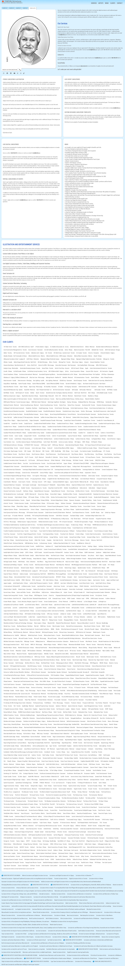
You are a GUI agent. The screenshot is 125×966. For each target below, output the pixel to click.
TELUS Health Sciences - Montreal (28, 789)
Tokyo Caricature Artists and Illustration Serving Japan (15, 961)
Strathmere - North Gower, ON (74, 773)
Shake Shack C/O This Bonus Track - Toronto (67, 755)
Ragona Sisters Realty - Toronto (47, 709)
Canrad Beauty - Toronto (44, 436)
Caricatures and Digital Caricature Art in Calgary (62, 875)
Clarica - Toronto (63, 457)
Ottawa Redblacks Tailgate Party (106, 678)
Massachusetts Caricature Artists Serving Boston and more (16, 912)
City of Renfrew (108, 454)
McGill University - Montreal (21, 632)
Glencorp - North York (96, 540)
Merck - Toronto (106, 635)
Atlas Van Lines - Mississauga (37, 377)
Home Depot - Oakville (114, 561)
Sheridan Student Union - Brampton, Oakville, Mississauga (94, 758)
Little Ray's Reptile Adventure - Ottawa (13, 614)
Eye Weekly (27, 515)
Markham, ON (40, 764)
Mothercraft (117, 647)
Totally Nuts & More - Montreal (11, 813)
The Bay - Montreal (82, 792)
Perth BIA (62, 690)
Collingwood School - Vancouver (11, 466)
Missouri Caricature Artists (8, 915)
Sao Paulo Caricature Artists (55, 940)
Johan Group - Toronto (59, 586)
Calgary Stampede (34, 420)
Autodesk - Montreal (67, 377)
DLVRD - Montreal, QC (30, 494)
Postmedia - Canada (99, 696)
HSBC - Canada (102, 564)
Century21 (49, 448)
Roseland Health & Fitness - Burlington (13, 739)
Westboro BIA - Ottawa (109, 850)
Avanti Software (95, 377)
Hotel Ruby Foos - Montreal (63, 564)
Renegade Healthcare (76, 718)
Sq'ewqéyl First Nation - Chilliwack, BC (27, 770)
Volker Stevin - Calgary (90, 844)
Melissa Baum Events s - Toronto (52, 635)
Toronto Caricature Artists (60, 878)
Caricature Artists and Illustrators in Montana (28, 915)
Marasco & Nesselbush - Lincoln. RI (86, 623)
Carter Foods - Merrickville (50, 442)
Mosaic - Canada (108, 647)
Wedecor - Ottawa (57, 850)
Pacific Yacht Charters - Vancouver (12, 684)
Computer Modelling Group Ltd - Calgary (61, 466)
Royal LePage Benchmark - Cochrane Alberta (15, 743)
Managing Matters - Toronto (71, 620)
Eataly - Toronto (97, 500)
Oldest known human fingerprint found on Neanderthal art (80, 193)
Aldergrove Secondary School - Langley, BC (14, 359)
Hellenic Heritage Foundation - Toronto (76, 558)
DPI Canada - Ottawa (33, 497)
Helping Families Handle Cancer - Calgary (98, 558)
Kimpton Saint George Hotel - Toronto (13, 595)
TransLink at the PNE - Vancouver (91, 819)
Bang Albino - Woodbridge (10, 383)
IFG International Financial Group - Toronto (60, 571)
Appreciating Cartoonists (72, 188)
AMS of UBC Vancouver (101, 365)
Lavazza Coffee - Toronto (63, 607)
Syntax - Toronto (110, 779)
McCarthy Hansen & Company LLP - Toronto (72, 629)
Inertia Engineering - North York (38, 574)
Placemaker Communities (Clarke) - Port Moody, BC (85, 693)
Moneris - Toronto (91, 644)
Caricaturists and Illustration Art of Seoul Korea (85, 958)
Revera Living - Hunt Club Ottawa (30, 724)
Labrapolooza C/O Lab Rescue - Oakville (13, 604)
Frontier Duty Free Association (93, 534)
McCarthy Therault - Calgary (92, 629)
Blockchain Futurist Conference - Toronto (44, 399)
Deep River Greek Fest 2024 (55, 488)
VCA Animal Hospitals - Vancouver (96, 838)
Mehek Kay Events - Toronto (35, 635)
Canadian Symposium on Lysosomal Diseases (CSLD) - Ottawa (61, 432)
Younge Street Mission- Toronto (33, 862)
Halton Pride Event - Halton (42, 555)
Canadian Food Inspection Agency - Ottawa (109, 423)
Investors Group (114, 577)
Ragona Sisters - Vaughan (31, 709)
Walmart (32, 847)
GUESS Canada (38, 552)
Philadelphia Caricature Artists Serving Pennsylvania (64, 921)
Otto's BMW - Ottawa (45, 681)
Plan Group (117, 693)
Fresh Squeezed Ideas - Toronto (50, 534)
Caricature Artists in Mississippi (112, 912)
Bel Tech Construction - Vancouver (61, 389)
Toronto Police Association (65, 810)
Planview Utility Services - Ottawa (23, 696)
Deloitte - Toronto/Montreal (71, 488)
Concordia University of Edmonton (12, 469)
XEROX (52, 859)
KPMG (87, 598)
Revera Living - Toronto (46, 724)
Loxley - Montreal (68, 617)
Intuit (75, 577)
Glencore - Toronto (84, 540)
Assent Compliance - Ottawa (11, 374)
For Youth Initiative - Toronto (37, 528)
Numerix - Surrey (113, 663)
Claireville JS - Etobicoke (51, 457)
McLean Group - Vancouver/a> (66, 632)
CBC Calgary (78, 442)
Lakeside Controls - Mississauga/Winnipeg (108, 604)
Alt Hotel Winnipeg (42, 362)
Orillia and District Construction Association (38, 675)
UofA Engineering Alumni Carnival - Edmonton (40, 835)
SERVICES (94, 3)
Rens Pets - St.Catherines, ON (107, 718)
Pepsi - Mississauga (30, 690)
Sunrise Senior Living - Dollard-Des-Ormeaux (82, 776)
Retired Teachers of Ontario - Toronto (96, 721)
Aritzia (67, 371)
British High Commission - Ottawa (79, 408)
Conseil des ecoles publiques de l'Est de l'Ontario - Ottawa (69, 472)
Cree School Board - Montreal (87, 479)
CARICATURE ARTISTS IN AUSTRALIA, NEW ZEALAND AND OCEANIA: (20, 955)
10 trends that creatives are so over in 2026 (76, 156)
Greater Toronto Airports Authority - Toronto (55, 549)
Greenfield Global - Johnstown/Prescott (78, 549)
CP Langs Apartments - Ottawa (38, 479)
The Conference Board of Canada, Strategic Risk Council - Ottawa (20, 798)
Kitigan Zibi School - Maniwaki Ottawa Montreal (35, 598)
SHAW (100, 755)
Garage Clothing (54, 537)
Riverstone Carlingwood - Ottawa (85, 727)
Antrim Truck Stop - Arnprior (62, 368)
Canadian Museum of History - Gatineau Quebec (65, 429)
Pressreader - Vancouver (60, 700)
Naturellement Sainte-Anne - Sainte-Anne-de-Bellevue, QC (18, 657)
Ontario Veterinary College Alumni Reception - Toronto (91, 669)
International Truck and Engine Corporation (43, 577)
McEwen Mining (8, 632)
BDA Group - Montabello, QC (105, 386)
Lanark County (7, 607)
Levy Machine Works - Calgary (73, 611)
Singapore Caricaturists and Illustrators (109, 958)
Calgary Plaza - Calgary (9, 420)
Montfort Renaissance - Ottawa (26, 647)
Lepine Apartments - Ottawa (27, 611)
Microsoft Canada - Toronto (25, 638)
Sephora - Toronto (36, 755)
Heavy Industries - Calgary (39, 558)
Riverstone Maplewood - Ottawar (12, 730)
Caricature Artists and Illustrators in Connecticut (79, 894)
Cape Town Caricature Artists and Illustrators (62, 961)
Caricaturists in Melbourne (115, 955)
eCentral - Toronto (8, 503)
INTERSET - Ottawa (61, 577)
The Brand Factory (106, 792)
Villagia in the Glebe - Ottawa (112, 841)
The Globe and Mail (90, 798)
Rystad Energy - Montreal (107, 743)
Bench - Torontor (40, 393)
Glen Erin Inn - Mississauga (71, 540)
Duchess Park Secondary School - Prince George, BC (64, 497)
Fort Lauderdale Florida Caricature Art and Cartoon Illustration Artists (77, 897)
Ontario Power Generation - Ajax (12, 669)
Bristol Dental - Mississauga (62, 408)
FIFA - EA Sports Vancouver (66, 521)
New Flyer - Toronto (66, 660)
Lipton (113, 611)
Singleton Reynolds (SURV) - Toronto (90, 761)
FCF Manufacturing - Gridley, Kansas (60, 518)
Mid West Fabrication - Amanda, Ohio (13, 641)
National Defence (94, 653)
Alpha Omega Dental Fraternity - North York (25, 362)
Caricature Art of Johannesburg (83, 961)
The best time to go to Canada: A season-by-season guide (80, 205)
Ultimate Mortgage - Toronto (11, 828)
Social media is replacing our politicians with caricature (80, 224)
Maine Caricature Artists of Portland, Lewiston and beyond (70, 909)
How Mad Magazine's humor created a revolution (78, 229)
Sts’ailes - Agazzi (22, 776)
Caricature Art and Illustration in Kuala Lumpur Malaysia (57, 958)
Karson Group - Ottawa (9, 592)
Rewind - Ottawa (113, 724)
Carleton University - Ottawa (83, 439)
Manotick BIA (51, 623)
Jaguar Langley (7, 583)
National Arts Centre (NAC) (62, 653)
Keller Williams (36, 592)
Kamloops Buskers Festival (91, 589)
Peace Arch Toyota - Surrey (105, 813)
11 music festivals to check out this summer (77, 149)
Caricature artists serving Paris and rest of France (14, 949)
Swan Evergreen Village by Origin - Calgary (14, 779)
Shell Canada (106, 755)
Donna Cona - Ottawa (43, 494)
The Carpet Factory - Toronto (37, 795)
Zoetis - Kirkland (78, 865)
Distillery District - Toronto (82, 491)
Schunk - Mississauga (109, 749)
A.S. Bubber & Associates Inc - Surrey (59, 346)
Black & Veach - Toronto (80, 396)
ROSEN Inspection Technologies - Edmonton (36, 739)
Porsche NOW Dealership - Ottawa (70, 696)
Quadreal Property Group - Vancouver (44, 706)
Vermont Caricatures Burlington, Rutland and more (92, 934)
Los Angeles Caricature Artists (22, 909)
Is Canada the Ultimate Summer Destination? (77, 154)
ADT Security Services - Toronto (22, 353)
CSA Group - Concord (37, 482)
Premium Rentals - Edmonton (45, 700)
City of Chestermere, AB (64, 454)
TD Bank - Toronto (112, 785)
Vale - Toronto (27, 838)
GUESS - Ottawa (29, 552)
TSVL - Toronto (103, 822)
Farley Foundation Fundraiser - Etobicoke (14, 518)
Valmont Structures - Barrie (40, 838)
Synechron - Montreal (82, 779)
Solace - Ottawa (105, 764)
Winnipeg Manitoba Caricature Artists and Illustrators (15, 884)
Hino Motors (40, 561)
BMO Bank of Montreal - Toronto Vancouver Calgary (17, 402)
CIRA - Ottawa (66, 451)
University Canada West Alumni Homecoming (91, 828)
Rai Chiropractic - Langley (62, 709)
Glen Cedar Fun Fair (58, 540)
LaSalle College (52, 607)
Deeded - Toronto (25, 488)
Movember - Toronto (9, 650)
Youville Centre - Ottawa (87, 862)
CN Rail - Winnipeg (66, 460)
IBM (108, 568)
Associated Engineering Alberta (47, 374)
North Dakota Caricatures (52, 918)
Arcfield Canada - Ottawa (20, 371)
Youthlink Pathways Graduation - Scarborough (54, 862)
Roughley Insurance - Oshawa (56, 739)
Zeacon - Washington (23, 865)
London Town (31, 617)
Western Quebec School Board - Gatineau (46, 853)
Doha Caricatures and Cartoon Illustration (110, 949)
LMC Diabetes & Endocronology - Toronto (35, 614)
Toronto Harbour (116, 807)
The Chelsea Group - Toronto (80, 795)
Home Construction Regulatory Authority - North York (94, 561)
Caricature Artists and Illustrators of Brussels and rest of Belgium (47, 943)
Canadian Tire (81, 432)
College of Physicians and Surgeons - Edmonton (102, 463)
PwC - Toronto (17, 706)
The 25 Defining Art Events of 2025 (74, 178)
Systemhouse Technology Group (23, 782)
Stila (20, 773)
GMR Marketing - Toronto (31, 543)
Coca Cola (25, 463)
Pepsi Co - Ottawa (41, 690)
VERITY (28, 841)
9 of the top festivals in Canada (73, 210)
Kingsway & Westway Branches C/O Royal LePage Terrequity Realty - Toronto (75, 595)
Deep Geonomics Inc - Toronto (39, 488)
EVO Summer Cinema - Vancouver (35, 512)
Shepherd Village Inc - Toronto (33, 758)
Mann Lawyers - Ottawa (40, 623)
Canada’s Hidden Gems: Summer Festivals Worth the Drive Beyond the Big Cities (86, 168)
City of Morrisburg (89, 454)
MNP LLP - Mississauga (36, 644)
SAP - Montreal (51, 749)
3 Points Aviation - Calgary (41, 346)
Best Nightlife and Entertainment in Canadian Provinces (80, 207)
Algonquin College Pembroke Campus (50, 359)
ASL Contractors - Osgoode (106, 371)
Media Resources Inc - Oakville (11, 635)
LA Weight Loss (102, 601)
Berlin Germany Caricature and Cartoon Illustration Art (15, 943)
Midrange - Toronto (29, 641)
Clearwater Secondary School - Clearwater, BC (15, 460)
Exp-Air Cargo (7, 515)
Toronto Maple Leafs (22, 810)
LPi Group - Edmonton (79, 617)
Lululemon (89, 617)
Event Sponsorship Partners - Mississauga (14, 512)
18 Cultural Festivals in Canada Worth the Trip (77, 202)
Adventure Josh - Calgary (37, 353)
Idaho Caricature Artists (71, 903)
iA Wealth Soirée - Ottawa (98, 568)
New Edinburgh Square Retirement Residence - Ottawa (45, 660)
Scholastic (90, 749)
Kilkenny (114, 592)
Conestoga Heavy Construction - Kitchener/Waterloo (68, 469)
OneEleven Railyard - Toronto (63, 666)
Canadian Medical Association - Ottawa (41, 429)
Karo (118, 589)
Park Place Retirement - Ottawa (98, 684)
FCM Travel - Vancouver (88, 518)
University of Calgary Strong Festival (24, 832)
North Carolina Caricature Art (36, 918)
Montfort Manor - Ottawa (10, 647)
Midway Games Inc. (40, 641)
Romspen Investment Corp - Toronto (107, 736)
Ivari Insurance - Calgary (85, 580)
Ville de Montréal (17, 844)
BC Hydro (60, 386)
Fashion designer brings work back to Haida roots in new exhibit (82, 236)
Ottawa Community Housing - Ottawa (38, 678)
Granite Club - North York (36, 549)
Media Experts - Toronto (99, 632)
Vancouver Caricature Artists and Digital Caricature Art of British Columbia (20, 881)
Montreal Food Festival (41, 647)
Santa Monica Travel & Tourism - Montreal (34, 749)
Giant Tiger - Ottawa (9, 540)
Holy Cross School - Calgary (72, 561)
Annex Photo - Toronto (47, 368)
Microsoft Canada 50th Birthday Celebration (69, 638)
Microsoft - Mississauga (40, 638)
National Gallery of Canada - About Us (75, 169)
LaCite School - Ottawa (46, 604)
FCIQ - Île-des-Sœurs (76, 518)
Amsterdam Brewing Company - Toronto (30, 368)
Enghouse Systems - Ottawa (10, 509)
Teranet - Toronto (92, 789)
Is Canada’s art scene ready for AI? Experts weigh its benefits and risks (83, 147)
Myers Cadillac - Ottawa (108, 650)
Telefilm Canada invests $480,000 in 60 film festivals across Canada (82, 219)
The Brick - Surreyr (8, 795)
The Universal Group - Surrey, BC (74, 804)
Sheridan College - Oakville (71, 758)
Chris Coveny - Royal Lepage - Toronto (13, 451)
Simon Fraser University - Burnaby (50, 761)
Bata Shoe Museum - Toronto (11, 386)
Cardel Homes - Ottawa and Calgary (23, 439)
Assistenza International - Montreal (28, 374)
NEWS (107, 3)
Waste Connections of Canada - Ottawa (57, 847)
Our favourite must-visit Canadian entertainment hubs (79, 186)
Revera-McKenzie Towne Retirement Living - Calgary (94, 724)
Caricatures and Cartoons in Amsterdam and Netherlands (98, 940)
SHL (5, 761)
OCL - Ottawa (7, 678)
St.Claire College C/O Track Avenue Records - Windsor (57, 816)
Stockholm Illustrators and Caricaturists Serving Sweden (60, 949)
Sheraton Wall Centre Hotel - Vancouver (53, 758)
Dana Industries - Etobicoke (107, 482)
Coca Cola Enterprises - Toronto (37, 463)
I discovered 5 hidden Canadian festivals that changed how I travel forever (84, 222)
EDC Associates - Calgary (53, 503)
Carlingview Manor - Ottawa (98, 439)
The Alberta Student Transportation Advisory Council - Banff (55, 792)
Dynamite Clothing (86, 500)
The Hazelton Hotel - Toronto (104, 798)
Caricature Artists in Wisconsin (43, 937)
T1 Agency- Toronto (71, 782)
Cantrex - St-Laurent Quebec (59, 436)
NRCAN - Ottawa (103, 663)
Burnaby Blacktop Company (31, 414)
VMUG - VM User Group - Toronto (58, 844)
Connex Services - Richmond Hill (30, 472)
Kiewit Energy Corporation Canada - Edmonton (98, 592)
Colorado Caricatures (44, 894)
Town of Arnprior (25, 813)
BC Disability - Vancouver (50, 386)
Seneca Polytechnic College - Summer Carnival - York (17, 755)
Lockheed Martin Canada (89, 614)
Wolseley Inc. (107, 856)
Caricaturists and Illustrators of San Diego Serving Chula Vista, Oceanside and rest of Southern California (94, 927)
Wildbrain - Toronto (74, 856)
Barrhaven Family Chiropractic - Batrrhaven (94, 383)
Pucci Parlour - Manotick (102, 703)
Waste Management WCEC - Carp (77, 847)
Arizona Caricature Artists (8, 887)
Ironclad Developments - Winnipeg (68, 580)
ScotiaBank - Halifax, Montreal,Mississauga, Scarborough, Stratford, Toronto (23, 752)
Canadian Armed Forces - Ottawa (65, 423)
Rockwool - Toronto (46, 736)
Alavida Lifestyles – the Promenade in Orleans (15, 356)
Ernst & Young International (98, 509)
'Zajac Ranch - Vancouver (10, 865)
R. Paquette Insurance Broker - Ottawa (13, 709)
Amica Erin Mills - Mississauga (46, 365)
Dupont (28, 500)
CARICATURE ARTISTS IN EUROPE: (73, 940)
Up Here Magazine (58, 835)
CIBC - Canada (27, 451)
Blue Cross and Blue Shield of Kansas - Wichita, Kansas (70, 399)
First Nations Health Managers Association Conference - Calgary (53, 525)
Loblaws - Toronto (76, 614)
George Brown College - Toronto (77, 537)
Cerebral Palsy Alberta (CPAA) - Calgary (64, 448)
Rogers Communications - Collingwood (62, 736)
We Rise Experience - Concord (44, 850)
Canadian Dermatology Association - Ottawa (86, 423)
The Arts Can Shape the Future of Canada (76, 200)
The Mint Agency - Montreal (74, 801)
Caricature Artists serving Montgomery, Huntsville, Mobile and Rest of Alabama (91, 884)
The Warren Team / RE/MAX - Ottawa (93, 804)
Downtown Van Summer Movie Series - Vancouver (105, 494)
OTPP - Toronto (109, 675)
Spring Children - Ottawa (10, 770)
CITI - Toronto (106, 451)
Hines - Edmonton (30, 561)
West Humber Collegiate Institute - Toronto (91, 850)
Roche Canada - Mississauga (97, 733)
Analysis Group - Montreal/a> (11, 368)
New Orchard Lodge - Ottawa (80, 660)
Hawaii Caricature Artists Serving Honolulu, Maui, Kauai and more (71, 900)
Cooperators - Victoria (90, 472)
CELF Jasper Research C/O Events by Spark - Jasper (98, 445)
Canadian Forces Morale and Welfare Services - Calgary (32, 426)
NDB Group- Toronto (40, 657)
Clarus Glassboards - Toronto (76, 457)
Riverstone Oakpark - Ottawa (29, 730)
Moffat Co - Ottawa (62, 644)
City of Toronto (117, 454)
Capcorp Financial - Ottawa (74, 436)
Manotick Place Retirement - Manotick (66, 623)
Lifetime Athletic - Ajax (104, 611)
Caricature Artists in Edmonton (83, 875)
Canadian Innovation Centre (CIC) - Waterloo (94, 426)
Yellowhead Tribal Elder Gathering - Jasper (100, 859)
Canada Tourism (28, 423)
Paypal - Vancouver (62, 687)
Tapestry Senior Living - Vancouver (77, 785)
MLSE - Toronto (25, 644)
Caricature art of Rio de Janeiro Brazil (36, 940)
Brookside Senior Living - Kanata (71, 411)
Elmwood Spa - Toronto (76, 506)
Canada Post (7, 423)
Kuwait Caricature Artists (59, 952)
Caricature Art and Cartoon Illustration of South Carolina (62, 930)
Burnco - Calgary (44, 414)
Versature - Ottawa (36, 841)
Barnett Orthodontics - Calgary (73, 383)
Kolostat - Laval (80, 598)
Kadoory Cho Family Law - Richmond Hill (43, 589)
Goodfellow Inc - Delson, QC (84, 543)
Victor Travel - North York (78, 841)
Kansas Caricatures (118, 906)
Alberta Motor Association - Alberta (83, 356)
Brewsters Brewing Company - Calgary (106, 405)
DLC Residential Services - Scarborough (13, 494)
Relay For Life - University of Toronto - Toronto (95, 715)
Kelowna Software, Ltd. (56, 592)
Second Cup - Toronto (96, 752)
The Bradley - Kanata (94, 792)
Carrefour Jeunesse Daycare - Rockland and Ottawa (29, 442)
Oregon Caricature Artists (107, 918)
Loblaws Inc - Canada (65, 614)
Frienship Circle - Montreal (67, 534)
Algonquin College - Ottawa (67, 359)
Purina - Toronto (8, 706)
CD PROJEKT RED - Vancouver (31, 445)
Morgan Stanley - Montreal (95, 647)
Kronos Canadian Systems (50, 601)
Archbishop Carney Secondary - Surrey (37, 371)
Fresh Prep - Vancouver (9, 534)
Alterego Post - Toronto (64, 362)
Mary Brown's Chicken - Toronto (92, 626)
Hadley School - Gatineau (109, 552)
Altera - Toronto (53, 362)
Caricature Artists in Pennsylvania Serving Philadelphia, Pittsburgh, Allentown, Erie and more (25, 921)
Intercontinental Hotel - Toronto (22, 577)
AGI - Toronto (48, 353)
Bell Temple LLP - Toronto (22, 393)
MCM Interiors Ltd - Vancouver (83, 632)
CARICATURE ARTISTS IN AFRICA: (41, 961)
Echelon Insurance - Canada (21, 503)
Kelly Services (45, 592)
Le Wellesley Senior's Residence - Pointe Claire (97, 607)
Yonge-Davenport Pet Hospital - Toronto (14, 862)
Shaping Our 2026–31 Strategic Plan (75, 166)
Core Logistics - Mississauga (39, 475)
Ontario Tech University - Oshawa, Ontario (54, 669)
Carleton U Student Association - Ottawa (64, 439)
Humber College (39, 568)
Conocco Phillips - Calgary (46, 472)
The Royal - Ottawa (103, 801)
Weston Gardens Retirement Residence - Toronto (105, 853)
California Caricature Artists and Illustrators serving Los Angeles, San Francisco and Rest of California (27, 891)
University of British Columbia (112, 828)
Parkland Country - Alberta (10, 687)
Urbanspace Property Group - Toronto (74, 835)
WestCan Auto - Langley (9, 853)
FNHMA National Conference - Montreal (103, 525)
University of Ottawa (50, 832)
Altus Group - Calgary (77, 362)
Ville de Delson (7, 844)
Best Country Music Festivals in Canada (75, 214)
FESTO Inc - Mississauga (10, 521)
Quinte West (107, 706)
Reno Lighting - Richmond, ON (90, 718)
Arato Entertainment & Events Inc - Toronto (101, 368)
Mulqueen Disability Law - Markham (91, 650)
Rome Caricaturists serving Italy (36, 949)
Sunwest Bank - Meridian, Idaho (103, 776)
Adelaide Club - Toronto (97, 350)
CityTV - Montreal (39, 457)
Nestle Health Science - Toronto (108, 657)
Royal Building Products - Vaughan (73, 739)
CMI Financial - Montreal (43, 460)
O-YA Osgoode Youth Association (18, 666)
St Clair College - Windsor (56, 770)
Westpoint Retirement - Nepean (30, 856)
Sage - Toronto (53, 746)
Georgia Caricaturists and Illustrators (43, 900)
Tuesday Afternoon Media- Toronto (12, 825)
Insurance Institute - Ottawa (96, 574)
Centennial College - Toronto (11, 448)
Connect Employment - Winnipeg (12, 472)
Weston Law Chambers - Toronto (12, 856)
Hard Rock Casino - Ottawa (57, 555)
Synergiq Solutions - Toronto (97, 779)
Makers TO (44, 620)
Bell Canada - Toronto (100, 389)
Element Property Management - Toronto (57, 506)
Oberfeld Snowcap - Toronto (34, 666)
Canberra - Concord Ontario (108, 432)
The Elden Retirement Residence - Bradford (73, 798)
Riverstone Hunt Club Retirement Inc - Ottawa (106, 727)
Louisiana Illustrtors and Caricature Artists (43, 909)
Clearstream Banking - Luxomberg (110, 457)
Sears (68, 752)
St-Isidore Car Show (43, 770)
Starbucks (88, 770)
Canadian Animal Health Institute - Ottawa (44, 423)
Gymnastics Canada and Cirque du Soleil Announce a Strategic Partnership (84, 215)
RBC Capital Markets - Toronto (95, 709)
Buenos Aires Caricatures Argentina (111, 937)
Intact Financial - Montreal (111, 574)
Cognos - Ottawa (68, 463)
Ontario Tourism (71, 669)
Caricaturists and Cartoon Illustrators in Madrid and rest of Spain (55, 946)
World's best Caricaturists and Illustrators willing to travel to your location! (20, 964)
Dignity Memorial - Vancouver (41, 491)
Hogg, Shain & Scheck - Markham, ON (54, 561)
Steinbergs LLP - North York (11, 773)
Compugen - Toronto (44, 466)
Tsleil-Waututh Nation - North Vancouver (87, 822)
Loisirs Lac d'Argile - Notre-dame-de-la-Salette (15, 617)
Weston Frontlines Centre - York (83, 853)
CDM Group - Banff (46, 445)
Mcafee (58, 629)
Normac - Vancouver (9, 663)
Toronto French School (104, 807)
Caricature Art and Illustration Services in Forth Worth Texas (17, 900)
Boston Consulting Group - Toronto (49, 405)
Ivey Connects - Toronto (99, 580)
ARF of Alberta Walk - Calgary (56, 371)
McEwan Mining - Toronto (107, 629)
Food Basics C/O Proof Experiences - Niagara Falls (16, 528)
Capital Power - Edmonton (106, 436)
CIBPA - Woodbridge (56, 451)
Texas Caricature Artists (8, 934)
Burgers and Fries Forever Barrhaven (13, 414)
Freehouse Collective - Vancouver (84, 531)
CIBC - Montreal (36, 451)
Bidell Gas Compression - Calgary (12, 396)
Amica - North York (32, 365)
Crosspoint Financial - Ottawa (104, 479)
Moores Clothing (83, 647)
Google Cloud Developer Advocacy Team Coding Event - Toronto (70, 546)
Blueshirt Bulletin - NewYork (92, 399)
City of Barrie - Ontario (24, 454)
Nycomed (6, 666)
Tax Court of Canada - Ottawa (95, 785)
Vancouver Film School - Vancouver (57, 838)
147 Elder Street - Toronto (10, 346)
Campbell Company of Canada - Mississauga (51, 420)
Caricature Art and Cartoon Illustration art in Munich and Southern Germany (93, 946)
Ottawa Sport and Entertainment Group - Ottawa (26, 681)
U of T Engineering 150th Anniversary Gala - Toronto (48, 825)
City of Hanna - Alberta (77, 454)
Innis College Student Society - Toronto (77, 574)
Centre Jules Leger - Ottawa (39, 448)
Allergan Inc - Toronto (108, 359)
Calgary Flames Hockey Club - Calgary (99, 417)
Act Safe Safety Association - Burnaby (53, 350)
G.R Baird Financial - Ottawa (11, 537)
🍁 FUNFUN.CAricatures (12, 1)
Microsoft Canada (52, 638)
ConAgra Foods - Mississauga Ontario (81, 466)
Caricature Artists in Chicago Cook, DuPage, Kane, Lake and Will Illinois (19, 894)
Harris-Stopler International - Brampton (76, 555)
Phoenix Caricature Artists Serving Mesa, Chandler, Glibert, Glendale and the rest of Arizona (25, 924)
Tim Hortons (25, 807)
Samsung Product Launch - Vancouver (13, 749)
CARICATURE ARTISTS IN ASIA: (33, 958)
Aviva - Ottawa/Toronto (106, 377)
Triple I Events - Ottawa (45, 822)
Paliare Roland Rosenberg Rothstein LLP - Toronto (48, 684)
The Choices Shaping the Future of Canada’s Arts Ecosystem (81, 151)
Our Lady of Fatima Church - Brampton (61, 681)
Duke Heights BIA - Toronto (85, 497)
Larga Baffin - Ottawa (41, 607)
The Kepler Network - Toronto (35, 801)
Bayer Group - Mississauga (35, 386)
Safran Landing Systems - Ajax (40, 746)
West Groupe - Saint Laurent (71, 850)
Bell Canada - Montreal (85, 389)
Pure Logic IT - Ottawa (115, 703)
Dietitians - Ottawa (28, 491)
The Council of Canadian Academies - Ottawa (49, 798)
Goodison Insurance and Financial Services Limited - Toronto (19, 546)
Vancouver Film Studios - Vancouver (77, 838)
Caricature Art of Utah (20, 934)
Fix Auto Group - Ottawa (77, 525)
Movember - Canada (21, 650)
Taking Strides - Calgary (36, 785)
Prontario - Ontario (76, 703)
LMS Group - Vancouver (53, 614)
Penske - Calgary (19, 690)
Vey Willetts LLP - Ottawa (64, 841)
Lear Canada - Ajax (115, 607)
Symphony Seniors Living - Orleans (67, 779)
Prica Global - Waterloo (91, 700)
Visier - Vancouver (43, 844)
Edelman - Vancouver (66, 503)
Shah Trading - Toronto (48, 755)
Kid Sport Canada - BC (79, 592)
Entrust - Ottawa (35, 509)
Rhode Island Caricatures (56, 924)
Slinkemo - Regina (20, 764)
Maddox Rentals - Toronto (113, 617)
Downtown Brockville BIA (85, 494)
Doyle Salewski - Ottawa (21, 497)
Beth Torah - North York (80, 393)
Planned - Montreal (8, 696)
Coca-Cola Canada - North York (54, 463)
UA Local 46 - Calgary (68, 825)
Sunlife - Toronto (65, 776)
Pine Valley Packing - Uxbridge (55, 693)
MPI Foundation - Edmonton (34, 650)
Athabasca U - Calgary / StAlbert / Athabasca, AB (16, 377)
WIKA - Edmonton (63, 856)
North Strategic (19, 663)
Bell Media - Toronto (9, 393)
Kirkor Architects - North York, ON (12, 598)
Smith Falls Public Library (52, 764)
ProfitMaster (47, 703)
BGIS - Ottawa (91, 393)
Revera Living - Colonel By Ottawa (12, 724)
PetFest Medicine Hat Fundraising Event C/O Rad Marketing (82, 690)
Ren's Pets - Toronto (64, 718)
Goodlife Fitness (40, 546)
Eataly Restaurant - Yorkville (110, 500)
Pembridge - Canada (9, 690)
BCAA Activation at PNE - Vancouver (88, 386)
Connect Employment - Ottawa (109, 469)
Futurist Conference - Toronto (110, 534)
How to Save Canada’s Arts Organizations (76, 226)
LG (83, 611)
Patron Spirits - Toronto (50, 687)
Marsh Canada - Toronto (58, 626)
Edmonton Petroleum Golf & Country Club (107, 503)
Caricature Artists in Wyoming (60, 937)
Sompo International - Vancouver (34, 767)
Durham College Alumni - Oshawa (59, 500)
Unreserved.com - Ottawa (94, 832)
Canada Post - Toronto (16, 423)
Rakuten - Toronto (75, 709)
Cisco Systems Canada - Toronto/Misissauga (91, 451)
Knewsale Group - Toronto (59, 598)
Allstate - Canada (8, 362)
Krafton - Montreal (110, 598)
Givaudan (49, 540)
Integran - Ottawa (8, 577)
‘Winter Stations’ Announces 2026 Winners (76, 164)
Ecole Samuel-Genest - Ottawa (37, 503)
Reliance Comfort (113, 715)
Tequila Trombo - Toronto (80, 789)
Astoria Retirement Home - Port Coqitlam (89, 374)
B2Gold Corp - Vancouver (66, 380)
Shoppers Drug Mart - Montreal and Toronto (28, 761)
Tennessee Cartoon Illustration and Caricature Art (108, 930)
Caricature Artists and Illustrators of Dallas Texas (105, 894)
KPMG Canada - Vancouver (97, 598)
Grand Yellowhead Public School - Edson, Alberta (16, 549)
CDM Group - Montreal (58, 445)
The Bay (74, 792)
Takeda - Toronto (24, 785)
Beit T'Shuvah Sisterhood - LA (44, 389)
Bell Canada (75, 389)
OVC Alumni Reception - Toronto (81, 681)
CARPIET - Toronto (8, 439)
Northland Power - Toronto (48, 663)
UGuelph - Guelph (39, 832)
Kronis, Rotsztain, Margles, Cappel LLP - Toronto (30, 601)
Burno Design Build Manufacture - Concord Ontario (63, 414)
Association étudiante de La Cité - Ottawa (67, 374)
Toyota (95, 813)
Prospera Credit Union (88, 703)
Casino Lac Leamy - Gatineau (66, 442)
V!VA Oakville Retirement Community (13, 838)
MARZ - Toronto (106, 626)
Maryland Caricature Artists (94, 909)
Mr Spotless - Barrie (63, 650)
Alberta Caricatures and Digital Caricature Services (35, 875)
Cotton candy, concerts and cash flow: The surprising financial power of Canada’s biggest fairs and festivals (93, 195)
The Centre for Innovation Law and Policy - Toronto (58, 795)
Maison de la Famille (35, 620)
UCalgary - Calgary (8, 832)
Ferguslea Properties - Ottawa (103, 518)
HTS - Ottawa (111, 564)
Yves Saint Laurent (107, 862)
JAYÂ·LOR (56, 583)
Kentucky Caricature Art (8, 909)
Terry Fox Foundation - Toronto (106, 789)
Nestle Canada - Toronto (93, 657)
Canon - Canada (18, 436)
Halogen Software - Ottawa (10, 555)
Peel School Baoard (113, 687)
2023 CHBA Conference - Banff (26, 346)
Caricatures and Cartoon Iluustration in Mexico (13, 940)
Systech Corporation (9, 782)
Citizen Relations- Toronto (10, 454)
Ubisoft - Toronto (92, 825)
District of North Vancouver (98, 491)
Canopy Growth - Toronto (30, 436)
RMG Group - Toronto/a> (43, 733)
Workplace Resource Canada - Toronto (13, 859)
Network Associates (25, 660)
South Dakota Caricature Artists (86, 930)
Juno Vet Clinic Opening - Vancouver (99, 586)
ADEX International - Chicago (112, 350)
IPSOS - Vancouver (36, 580)
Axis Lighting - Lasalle (38, 380)
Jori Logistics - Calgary (72, 586)
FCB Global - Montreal (43, 518)
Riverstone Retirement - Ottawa (46, 730)
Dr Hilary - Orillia (44, 497)
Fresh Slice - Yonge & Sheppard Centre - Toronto (29, 534)
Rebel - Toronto (57, 712)
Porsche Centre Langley (54, 696)
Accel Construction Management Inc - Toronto (15, 350)
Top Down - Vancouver (47, 807)
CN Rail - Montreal (55, 460)
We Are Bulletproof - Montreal (27, 850)
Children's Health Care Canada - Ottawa (87, 448)
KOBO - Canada (71, 598)
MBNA (52, 629)
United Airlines (47, 828)
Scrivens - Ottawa (60, 752)
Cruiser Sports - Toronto (24, 482)
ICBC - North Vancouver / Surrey (11, 571)
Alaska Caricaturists (118, 884)
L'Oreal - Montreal (63, 601)
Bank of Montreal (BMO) (38, 383)
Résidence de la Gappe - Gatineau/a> (13, 721)
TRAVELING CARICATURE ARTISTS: (103, 961)
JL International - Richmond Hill (12, 586)
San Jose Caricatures (41, 930)
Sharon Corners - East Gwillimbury (88, 755)
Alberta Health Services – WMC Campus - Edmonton (59, 356)
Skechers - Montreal (9, 764)
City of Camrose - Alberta (38, 454)
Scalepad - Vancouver (81, 749)
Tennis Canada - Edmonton (65, 789)
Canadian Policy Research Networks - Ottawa (89, 429)
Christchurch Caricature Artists (98, 955)
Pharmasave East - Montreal (38, 693)
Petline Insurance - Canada (105, 690)
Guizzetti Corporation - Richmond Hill (53, 552)
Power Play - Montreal (30, 700)
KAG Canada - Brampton (61, 589)
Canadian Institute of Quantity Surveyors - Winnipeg (17, 429)
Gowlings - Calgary (92, 546)
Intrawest (69, 577)
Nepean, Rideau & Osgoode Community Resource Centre (60, 657)
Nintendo (112, 660)
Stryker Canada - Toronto (10, 776)
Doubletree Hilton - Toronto (70, 494)
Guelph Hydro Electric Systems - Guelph (13, 552)
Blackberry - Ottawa (93, 396)
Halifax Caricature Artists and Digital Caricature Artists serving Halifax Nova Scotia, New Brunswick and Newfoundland (71, 881)
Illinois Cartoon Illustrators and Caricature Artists (91, 903)
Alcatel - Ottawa (98, 356)
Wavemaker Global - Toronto (11, 850)
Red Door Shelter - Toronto (70, 712)
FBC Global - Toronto (31, 518)
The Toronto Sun (60, 804)
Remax (5, 718)
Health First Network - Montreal (12, 558)
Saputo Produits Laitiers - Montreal (65, 749)
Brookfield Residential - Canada (34, 411)
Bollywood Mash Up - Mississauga (86, 402)
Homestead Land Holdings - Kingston (13, 564)
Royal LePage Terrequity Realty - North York (39, 743)
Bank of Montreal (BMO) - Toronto (55, 383)
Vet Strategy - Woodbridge (49, 841)
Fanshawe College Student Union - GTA (95, 515)
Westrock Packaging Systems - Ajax (48, 856)
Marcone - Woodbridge (102, 623)
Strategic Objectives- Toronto (30, 773)
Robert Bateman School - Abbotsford (60, 733)
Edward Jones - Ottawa (9, 506)
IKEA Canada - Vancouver (103, 571)
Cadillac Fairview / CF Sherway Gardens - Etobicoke (26, 417)
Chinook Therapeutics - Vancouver (107, 448)
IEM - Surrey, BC (43, 571)
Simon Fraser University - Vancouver (70, 761)
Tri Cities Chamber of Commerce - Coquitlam (26, 822)
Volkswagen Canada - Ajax (104, 844)
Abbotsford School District (77, 346)
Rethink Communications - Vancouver (76, 721)
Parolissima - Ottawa (24, 687)
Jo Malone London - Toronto (29, 586)
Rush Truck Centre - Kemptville (91, 743)
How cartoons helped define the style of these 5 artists (79, 203)
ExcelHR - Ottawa (95, 512)
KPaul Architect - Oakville (10, 589)
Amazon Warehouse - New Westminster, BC (15, 365)
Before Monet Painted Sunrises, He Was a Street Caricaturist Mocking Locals (85, 220)
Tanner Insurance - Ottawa (60, 785)
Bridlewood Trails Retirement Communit (14, 408)
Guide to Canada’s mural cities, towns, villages (77, 227)
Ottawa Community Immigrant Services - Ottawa (61, 678)
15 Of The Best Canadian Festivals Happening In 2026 (79, 157)
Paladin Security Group (28, 684)
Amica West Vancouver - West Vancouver (65, 365)
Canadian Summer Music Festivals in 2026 (76, 152)
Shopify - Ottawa (11, 761)
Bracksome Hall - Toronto (88, 405)
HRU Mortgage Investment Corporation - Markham (84, 564)
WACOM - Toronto (24, 847)
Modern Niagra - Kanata (50, 644)
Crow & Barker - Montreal (10, 482)
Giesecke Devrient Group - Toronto (24, 540)
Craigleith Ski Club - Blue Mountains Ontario (58, 479)
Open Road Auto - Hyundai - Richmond (57, 672)
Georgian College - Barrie (93, 537)
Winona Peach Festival (96, 856)
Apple (86, 368)
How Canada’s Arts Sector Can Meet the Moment (78, 209)
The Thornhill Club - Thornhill (47, 804)
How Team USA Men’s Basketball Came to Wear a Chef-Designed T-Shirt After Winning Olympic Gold (91, 234)
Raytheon (84, 709)
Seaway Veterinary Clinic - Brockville (80, 752)
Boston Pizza (62, 405)
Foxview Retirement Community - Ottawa (60, 528)
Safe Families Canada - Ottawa (11, 746)
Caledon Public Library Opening (80, 417)
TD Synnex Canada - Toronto (11, 789)
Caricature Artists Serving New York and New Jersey (14, 918)
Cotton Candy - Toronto (94, 475)
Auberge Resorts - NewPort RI (53, 377)
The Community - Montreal (96, 795)
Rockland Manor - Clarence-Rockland (30, 736)
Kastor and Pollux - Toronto (23, 592)
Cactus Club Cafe (8, 417)
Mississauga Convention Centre (11, 644)
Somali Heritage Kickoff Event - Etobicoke (14, 767)
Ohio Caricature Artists (66, 918)
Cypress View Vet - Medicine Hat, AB (79, 482)
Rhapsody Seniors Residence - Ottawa (13, 727)
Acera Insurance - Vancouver (35, 350)
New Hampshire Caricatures (87, 915)
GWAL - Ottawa (79, 552)
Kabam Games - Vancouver (25, 589)
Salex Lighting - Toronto (105, 746)
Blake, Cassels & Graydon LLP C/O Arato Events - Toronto (18, 399)
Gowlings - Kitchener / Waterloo (107, 546)
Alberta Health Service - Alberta (36, 356)
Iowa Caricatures (6, 906)
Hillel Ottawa (21, 561)
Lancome (15, 607)
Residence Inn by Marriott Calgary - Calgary (34, 721)
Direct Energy (70, 491)
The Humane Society (9, 801)
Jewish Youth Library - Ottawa (103, 583)
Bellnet (32, 393)
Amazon (86, 362)
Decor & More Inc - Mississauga (11, 488)
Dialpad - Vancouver (102, 488)
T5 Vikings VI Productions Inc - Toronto (87, 782)
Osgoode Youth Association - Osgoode (95, 675)
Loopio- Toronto (58, 617)
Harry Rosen (91, 555)
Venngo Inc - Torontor (9, 841)
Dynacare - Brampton (74, 500)
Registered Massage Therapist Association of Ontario (50, 715)
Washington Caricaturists (8, 937)
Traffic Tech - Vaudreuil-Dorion (40, 819)
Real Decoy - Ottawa (47, 712)
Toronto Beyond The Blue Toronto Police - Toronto (67, 807)
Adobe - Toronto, (8, 353)
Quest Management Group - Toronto (93, 706)
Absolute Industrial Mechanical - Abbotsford (107, 346)
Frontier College (80, 534)
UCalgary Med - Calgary (104, 825)
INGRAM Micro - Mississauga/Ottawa (57, 574)
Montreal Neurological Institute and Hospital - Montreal (63, 647)
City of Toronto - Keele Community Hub (13, 457)
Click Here (65, 43)
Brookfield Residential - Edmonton (52, 411)
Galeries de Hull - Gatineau (26, 537)
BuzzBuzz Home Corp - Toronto (106, 414)
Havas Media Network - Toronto (113, 555)
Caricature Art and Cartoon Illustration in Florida (46, 897)
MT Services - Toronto (75, 650)
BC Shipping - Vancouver (71, 386)
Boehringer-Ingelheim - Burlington (57, 402)
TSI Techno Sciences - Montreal (68, 822)
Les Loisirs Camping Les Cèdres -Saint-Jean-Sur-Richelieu (50, 611)
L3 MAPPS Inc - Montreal (76, 601)
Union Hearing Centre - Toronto (34, 828)
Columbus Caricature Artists (58, 894)
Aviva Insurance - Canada (10, 380)
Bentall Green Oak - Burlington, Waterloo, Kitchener (59, 393)
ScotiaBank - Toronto (49, 752)
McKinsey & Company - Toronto (50, 632)
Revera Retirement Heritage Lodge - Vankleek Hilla (66, 724)
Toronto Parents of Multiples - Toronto (38, 810)
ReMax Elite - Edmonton (15, 718)
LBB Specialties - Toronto (78, 607)
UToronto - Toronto (62, 832)
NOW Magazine (94, 663)
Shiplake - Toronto (115, 758)
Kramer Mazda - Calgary (10, 601)
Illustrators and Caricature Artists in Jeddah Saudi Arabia (37, 952)
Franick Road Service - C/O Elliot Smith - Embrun (85, 528)
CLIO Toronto (31, 460)
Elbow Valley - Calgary (22, 506)
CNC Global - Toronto (78, 460)
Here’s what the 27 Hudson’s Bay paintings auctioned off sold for (82, 180)
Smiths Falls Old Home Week (68, 764)
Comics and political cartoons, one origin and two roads (80, 183)
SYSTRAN (35, 782)
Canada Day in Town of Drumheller (73, 420)
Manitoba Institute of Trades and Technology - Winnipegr (18, 623)
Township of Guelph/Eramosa (84, 813)
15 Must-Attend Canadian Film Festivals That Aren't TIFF (80, 231)
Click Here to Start (7, 132)
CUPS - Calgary (47, 482)
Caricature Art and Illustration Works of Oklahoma (86, 918)
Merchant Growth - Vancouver (92, 635)
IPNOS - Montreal (26, 580)
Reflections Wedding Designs (27, 715)
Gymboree (98, 552)
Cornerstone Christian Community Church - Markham (73, 475)
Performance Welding (53, 690)
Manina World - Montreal (86, 620)
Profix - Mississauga (58, 703)
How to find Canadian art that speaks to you (77, 198)
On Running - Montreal (49, 666)
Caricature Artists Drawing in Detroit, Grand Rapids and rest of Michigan (69, 912)
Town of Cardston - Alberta (38, 813)
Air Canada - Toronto (81, 353)
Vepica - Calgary (20, 841)
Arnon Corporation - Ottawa (77, 371)
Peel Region (104, 687)
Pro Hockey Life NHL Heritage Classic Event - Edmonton (17, 703)
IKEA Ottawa (114, 571)
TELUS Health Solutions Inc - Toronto (47, 789)
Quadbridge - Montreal (28, 706)
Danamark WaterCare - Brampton (12, 485)
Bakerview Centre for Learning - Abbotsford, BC (101, 380)
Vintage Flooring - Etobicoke (30, 844)
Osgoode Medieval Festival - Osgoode (75, 675)
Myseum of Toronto (22, 653)
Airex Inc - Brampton (93, 353)
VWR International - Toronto (11, 847)
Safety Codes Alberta (25, 746)
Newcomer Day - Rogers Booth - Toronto (98, 660)
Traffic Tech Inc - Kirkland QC (57, 819)
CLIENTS (112, 3)
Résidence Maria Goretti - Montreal (56, 721)
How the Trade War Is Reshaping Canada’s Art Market (79, 212)
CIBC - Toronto (45, 451)
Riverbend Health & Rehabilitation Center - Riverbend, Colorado (40, 727)
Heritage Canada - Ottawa (10, 561)
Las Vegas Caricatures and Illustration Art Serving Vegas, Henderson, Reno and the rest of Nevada (52, 934)
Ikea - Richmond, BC (90, 571)
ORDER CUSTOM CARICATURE (9, 69)
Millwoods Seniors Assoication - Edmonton (57, 641)
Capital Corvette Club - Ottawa (90, 436)
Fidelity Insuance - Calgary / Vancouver (27, 521)
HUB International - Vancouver (11, 568)
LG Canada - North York (91, 611)
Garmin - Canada (63, 537)
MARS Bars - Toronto (45, 626)
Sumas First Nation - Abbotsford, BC (50, 776)
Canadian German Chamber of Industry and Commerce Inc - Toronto (65, 426)
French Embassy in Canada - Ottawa (103, 531)
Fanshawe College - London (77, 515)
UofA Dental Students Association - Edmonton (15, 835)
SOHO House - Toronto (94, 764)
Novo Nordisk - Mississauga (81, 663)
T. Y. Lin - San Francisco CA (57, 782)
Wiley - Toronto (85, 856)
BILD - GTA (58, 396)
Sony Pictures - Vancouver (55, 767)
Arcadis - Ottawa (8, 371)
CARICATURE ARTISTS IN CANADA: (11, 875)
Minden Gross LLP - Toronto (77, 641)
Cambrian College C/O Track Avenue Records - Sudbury (28, 816)
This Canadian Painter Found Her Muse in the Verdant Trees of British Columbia (86, 173)
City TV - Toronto (29, 457)
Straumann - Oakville (89, 773)
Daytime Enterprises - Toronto (101, 485)
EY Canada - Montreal (17, 515)
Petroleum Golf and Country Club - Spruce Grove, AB (17, 693)
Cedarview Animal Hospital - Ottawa (74, 445)
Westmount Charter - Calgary (65, 853)
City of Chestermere (51, 454)
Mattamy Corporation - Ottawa (11, 629)
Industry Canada (24, 574)
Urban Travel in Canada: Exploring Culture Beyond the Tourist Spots (83, 159)
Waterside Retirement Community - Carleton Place (100, 847)
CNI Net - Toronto (89, 460)
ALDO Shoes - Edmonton (33, 359)
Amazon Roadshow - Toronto (97, 362)
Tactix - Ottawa (102, 782)
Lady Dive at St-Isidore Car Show (62, 604)
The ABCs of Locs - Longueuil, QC (12, 792)
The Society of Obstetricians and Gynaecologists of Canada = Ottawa (21, 804)
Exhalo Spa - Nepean (110, 512)
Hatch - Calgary (99, 555)
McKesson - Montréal (35, 632)
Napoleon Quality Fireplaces (35, 653)
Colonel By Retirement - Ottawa (29, 466)
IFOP (82, 571)
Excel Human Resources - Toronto (80, 512)
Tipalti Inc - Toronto (35, 807)
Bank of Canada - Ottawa (25, 383)
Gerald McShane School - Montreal (110, 537)
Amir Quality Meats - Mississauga (86, 365)
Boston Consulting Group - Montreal (29, 405)
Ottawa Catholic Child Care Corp (20, 678)
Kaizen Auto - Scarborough (76, 589)
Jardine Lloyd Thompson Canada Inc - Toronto (41, 583)
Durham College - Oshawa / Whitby (40, 500)
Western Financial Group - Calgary (25, 853)
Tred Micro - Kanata (9, 822)
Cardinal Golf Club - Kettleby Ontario (43, 439)
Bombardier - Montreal (111, 402)
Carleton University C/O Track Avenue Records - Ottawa (17, 819)
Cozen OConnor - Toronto (22, 479)
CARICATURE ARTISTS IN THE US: (41, 884)
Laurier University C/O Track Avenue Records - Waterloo (86, 816)
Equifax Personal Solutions (82, 509)
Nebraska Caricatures (47, 915)
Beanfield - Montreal (29, 389)
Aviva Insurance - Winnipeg (24, 380)
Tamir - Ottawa (48, 785)
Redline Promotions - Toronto (11, 715)
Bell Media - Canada (112, 389)
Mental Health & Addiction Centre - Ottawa (72, 635)
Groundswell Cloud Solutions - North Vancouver (101, 549)
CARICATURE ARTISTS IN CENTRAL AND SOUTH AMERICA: (85, 937)
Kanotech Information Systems (107, 589)
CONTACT (119, 3)
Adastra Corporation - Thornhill (82, 350)
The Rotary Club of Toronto (90, 801)
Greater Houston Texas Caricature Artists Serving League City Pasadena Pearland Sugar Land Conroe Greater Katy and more (33, 903)
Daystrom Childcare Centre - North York (82, 485)
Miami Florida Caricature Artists (41, 912)
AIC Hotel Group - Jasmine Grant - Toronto (64, 353)
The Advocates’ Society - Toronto (30, 792)
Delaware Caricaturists (26, 897)
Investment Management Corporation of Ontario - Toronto (93, 577)
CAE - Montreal (67, 417)
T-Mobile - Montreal (44, 782)
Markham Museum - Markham (24, 626)
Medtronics (23, 635)
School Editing (98, 749)
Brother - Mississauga (86, 411)
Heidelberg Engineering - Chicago (56, 558)
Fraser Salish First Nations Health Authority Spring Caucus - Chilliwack (56, 531)
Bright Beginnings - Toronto (46, 408)
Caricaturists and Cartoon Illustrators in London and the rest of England (20, 946)
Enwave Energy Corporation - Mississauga (51, 509)
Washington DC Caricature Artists (10, 897)
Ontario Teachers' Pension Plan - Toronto (32, 669)
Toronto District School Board (89, 807)
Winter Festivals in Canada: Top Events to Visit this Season (80, 171)
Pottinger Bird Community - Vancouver (13, 700)
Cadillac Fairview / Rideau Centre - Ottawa (51, 417)
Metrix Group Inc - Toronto (10, 638)
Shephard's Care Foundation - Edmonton (14, 758)
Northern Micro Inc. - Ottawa (32, 663)
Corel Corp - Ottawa (53, 475)
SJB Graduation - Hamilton (107, 761)
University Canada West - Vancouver (69, 828)
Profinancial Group (38, 703)
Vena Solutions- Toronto (112, 838)
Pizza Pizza (67, 693)
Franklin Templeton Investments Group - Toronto (16, 531)
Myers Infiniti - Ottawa (9, 653)
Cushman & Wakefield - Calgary (60, 482)
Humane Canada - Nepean (27, 568)
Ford (47, 528)
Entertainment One (24, 509)
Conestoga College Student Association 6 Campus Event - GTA (38, 469)
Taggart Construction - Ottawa (11, 785)
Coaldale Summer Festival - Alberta (12, 463)
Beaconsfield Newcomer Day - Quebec (13, 389)
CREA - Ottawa (74, 479)
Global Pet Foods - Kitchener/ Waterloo (13, 543)
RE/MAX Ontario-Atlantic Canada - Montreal (29, 712)
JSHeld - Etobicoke (84, 586)
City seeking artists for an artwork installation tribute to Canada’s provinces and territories (89, 181)
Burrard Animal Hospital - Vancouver (86, 414)
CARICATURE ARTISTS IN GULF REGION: (88, 949)
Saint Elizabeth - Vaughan (64, 746)
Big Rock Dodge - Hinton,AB (47, 396)
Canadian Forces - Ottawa (10, 426)
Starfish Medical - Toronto (99, 770)
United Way (56, 828)
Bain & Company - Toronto (80, 380)
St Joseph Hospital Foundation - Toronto (74, 770)
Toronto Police (53, 810)
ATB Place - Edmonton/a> (108, 374)
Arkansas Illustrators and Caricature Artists (27, 887)
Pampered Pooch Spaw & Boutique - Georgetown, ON (76, 684)
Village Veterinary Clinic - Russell (94, 841)
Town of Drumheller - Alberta (53, 813)
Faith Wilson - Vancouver (62, 515)
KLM (49, 598)
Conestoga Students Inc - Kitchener (91, 469)
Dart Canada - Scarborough (29, 485)
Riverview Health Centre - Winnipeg (13, 733)
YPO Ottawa (98, 862)
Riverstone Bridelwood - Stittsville (66, 727)
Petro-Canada (117, 690)
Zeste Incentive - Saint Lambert (49, 865)
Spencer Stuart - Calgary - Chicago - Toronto (101, 767)
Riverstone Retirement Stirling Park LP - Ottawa (68, 730)
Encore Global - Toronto (89, 506)
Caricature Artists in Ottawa (96, 878)
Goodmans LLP (49, 546)
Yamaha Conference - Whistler (63, 859)
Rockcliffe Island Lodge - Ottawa (12, 736)
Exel (102, 512)
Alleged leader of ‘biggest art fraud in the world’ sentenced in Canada (83, 232)
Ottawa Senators (8, 681)
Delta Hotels (92, 488)
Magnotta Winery (23, 620)
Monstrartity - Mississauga (104, 644)
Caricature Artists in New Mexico (104, 915)
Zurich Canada (88, 865)
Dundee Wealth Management (101, 497)
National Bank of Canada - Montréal (79, 653)
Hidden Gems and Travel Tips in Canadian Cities (78, 185)
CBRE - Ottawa (85, 442)
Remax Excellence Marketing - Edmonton (46, 718)
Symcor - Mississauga (32, 779)
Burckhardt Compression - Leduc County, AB (105, 411)
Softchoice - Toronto (82, 764)
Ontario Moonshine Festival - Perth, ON (102, 666)
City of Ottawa (98, 454)
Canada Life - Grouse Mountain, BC (105, 420)
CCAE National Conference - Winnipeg (13, 445)
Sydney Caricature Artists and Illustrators (12, 958)
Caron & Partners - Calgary (113, 439)
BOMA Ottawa (100, 402)
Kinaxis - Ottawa (28, 595)
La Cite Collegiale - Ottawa (90, 601)
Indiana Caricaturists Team (112, 903)
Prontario (67, 703)
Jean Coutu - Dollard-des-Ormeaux (69, 583)
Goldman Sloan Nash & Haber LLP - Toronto (64, 543)
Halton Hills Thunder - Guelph (26, 555)
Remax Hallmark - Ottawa (10, 712)
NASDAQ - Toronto (48, 653)
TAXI (105, 785)
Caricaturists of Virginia (113, 934)
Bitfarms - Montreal (67, 396)
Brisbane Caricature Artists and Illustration (78, 955)
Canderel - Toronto (8, 436)
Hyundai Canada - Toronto (84, 568)
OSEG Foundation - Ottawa (57, 675)
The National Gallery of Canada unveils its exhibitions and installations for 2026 (86, 176)
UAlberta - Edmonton (28, 825)
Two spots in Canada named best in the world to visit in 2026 (81, 174)
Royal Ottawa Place (66, 743)
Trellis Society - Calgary (108, 819)
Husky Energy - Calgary (70, 568)
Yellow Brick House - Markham (80, 859)
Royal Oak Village (55, 743)
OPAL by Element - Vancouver (38, 672)
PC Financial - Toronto (79, 687)
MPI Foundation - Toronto (49, 650)
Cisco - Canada (74, 451)
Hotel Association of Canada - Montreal (45, 564)
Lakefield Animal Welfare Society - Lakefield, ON (84, 604)
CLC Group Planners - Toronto (93, 457)
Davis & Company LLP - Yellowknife (46, 485)
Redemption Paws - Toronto (85, 712)
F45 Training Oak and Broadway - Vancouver (43, 515)
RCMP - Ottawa (109, 709)
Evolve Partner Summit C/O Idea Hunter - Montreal (58, 512)
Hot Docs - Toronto (28, 564)
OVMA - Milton (94, 681)
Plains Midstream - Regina (106, 693)
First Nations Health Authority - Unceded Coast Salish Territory (19, 525)
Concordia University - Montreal (101, 466)
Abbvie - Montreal (89, 346)
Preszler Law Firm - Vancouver (76, 700)
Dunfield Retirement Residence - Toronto (14, 500)
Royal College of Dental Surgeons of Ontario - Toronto (97, 739)
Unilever (22, 828)
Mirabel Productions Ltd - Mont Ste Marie (109, 641)
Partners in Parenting (36, 687)
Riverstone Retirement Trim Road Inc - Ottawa (93, 730)
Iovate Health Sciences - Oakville (12, 580)
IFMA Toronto (76, 571)
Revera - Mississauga (113, 721)
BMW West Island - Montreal (39, 402)
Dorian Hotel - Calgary (55, 494)
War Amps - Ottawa (41, 847)
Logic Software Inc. (102, 614)
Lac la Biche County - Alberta (32, 604)
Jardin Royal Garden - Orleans (20, 583)
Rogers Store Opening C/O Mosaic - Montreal (85, 736)
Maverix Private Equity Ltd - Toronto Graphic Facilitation (35, 629)
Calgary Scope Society (22, 420)
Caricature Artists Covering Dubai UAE (11, 952)
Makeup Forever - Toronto (55, 620)
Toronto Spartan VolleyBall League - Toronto (85, 810)
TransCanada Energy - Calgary (74, 819)
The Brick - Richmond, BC (21, 795)
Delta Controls (83, 488)
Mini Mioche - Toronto (91, 641)
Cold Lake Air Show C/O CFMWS (81, 463)
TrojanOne (55, 822)
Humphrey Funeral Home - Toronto (54, 568)
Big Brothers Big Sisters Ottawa (30, 396)
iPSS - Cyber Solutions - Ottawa (50, 580)
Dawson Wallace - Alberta (63, 485)
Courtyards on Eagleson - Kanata (109, 475)
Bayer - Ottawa (23, 386)
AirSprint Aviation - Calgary (107, 353)
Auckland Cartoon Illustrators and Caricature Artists (52, 955)
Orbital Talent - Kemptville (98, 672)
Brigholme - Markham (31, 408)
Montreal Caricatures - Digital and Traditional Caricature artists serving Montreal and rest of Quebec (27, 878)
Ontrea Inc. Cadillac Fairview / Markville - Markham (17, 672)
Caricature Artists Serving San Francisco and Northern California (18, 930)
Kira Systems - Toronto (101, 595)
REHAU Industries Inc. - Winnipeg (73, 715)
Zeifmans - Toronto (35, 865)
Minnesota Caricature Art (96, 912)
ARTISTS (100, 3)
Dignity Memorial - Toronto (58, 491)
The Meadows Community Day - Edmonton (55, 801)
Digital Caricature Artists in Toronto (78, 878)
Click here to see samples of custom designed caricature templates (81, 122)
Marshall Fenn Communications (74, 626)
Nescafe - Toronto (80, 657)
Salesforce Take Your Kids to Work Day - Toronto (85, 746)
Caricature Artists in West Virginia (24, 937)
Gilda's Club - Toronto (40, 540)
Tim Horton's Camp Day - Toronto (12, 807)
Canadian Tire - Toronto (93, 432)
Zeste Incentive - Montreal (66, 865)
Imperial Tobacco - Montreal (11, 574)
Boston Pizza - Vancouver (74, 405)
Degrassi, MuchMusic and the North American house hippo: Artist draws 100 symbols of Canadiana (90, 191)
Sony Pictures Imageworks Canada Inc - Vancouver (76, 767)
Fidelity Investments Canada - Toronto (47, 521)
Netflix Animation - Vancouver (11, 660)
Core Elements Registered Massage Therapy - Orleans (17, 475)
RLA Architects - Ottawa (29, 733)
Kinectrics (51, 595)
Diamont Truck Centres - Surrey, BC (12, 491)
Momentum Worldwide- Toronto (77, 644)
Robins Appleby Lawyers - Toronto (79, 733)
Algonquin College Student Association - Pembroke (89, 359)
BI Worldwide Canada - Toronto (104, 393)
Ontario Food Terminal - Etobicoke (81, 666)
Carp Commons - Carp (9, 442)
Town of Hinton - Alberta (69, 813)
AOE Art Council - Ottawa (77, 368)
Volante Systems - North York (75, 844)
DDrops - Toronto (94, 482)
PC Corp (71, 687)
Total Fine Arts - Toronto (104, 810)
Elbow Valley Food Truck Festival (37, 506)
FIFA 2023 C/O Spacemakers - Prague (83, 521)
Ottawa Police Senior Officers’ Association (86, 678)
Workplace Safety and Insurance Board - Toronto (36, 859)
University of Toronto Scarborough (77, 832)
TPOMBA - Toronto (8, 816)
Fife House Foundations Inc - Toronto (103, 521)
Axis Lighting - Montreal (52, 380)
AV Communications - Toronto (81, 377)
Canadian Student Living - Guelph (36, 432)
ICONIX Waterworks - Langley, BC (29, 571)
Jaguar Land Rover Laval (112, 580)
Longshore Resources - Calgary (44, 617)
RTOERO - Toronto (77, 743)
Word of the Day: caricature (73, 197)
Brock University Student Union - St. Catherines (101, 408)
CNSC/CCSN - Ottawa (100, 460)
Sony (46, 767)
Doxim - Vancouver (8, 497)
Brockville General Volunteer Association (14, 411)
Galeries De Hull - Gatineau (41, 537)
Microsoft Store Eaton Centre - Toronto (92, 638)
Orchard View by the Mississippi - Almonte (14, 675)
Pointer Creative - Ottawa (40, 696)
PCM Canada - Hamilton (93, 687)
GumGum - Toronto (69, 552)
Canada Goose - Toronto (89, 420)
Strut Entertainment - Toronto (104, 773)
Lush (95, 617)
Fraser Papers (33, 531)
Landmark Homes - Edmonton (26, 607)
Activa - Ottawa (68, 350)
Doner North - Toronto (9, 810)
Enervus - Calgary (101, 506)
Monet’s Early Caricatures (72, 161)
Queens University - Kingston (75, 706)
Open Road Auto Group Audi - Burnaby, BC (78, 672)
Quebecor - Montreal (61, 706)
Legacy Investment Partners (11, 611)
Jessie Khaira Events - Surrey (86, 583)
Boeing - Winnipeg (72, 402)
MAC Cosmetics (102, 617)
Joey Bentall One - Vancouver (44, 586)
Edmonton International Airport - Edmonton (84, 503)
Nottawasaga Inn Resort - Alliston (64, 663)
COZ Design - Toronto (9, 479)
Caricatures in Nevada (59, 915)
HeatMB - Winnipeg (26, 558)
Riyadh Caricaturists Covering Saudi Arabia (78, 952)
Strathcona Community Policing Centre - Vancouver (52, 773)
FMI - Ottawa (87, 525)
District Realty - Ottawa (112, 491)
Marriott (36, 626)
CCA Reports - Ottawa (96, 442)
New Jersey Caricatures (73, 915)
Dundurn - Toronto (115, 497)
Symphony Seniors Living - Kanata (47, 779)
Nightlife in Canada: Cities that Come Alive (76, 190)
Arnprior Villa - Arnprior (92, 371)
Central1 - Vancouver (25, 448)
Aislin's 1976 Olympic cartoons (73, 162)
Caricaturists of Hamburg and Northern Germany (78, 943)
